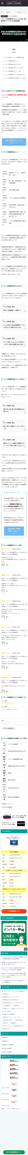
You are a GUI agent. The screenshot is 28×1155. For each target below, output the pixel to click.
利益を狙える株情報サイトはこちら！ (14, 531)
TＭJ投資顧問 (7, 1005)
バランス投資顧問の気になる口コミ (13, 64)
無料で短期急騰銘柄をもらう (14, 1152)
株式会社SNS (19, 1020)
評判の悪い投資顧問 (7, 1048)
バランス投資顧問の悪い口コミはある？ (14, 67)
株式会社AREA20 (8, 1020)
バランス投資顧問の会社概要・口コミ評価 (14, 78)
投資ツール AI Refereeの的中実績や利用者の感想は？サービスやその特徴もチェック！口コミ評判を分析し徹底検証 (14, 975)
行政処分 (6, 1008)
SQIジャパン (7, 991)
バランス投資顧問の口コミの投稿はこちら (14, 74)
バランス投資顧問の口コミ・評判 (12, 71)
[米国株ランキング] (14, 1065)
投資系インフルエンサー (18, 1008)
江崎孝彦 (6, 994)
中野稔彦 (16, 1005)
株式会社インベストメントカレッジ (12, 1017)
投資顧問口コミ (4, 16)
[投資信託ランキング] (14, 1069)
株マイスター (19, 1002)
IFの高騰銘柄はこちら (14, 911)
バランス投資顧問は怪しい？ (11, 60)
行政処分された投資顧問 (9, 1014)
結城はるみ (7, 1028)
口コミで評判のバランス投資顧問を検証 (14, 57)
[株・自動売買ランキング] (14, 1073)
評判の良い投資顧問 (7, 1052)
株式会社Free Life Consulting (10, 999)
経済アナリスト (7, 1025)
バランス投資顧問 (13, 16)
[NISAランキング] (14, 1077)
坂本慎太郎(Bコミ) (19, 1025)
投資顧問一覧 (5, 1037)
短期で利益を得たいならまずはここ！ (14, 141)
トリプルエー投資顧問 (19, 991)
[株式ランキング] (14, 1060)
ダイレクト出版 (7, 1011)
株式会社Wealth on (8, 1002)
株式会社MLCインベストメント (11, 996)
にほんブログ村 (5, 1087)
